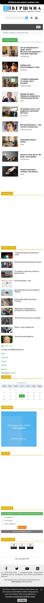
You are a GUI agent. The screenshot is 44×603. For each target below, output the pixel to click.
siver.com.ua (16, 582)
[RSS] (37, 569)
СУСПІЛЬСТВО (24, 56)
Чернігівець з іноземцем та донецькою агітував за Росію (25, 309)
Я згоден (22, 600)
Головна (6, 33)
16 (10, 396)
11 (22, 392)
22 (4, 399)
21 (40, 396)
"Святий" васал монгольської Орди (27, 318)
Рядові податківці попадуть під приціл (29, 171)
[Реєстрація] (36, 18)
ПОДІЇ (22, 101)
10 (16, 392)
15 (4, 396)
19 (28, 396)
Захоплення (24, 115)
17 (16, 396)
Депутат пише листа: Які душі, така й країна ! (30, 156)
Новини (12, 33)
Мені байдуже (10, 524)
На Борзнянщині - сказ (22, 281)
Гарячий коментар (26, 129)
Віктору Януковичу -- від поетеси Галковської (30, 126)
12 (28, 392)
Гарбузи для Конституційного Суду (29, 66)
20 (34, 396)
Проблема (23, 70)
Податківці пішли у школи (28, 141)
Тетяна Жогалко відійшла (23, 336)
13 (34, 392)
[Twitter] (17, 569)
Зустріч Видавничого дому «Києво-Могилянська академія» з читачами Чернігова (31, 51)
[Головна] (22, 11)
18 (22, 396)
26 (28, 399)
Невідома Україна (25, 86)
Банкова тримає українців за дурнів (27, 262)
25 (22, 399)
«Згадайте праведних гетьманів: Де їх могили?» (29, 81)
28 (40, 399)
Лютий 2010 (22, 383)
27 (34, 399)
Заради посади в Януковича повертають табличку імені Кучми (30, 96)
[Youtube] (27, 569)
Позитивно (9, 517)
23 (10, 399)
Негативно (8, 521)
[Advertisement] (22, 219)
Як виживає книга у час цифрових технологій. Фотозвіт (30, 111)
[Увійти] (31, 18)
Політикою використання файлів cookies (20, 596)
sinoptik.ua (12, 373)
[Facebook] (6, 569)
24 (16, 399)
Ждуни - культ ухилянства (24, 327)
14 (40, 392)
